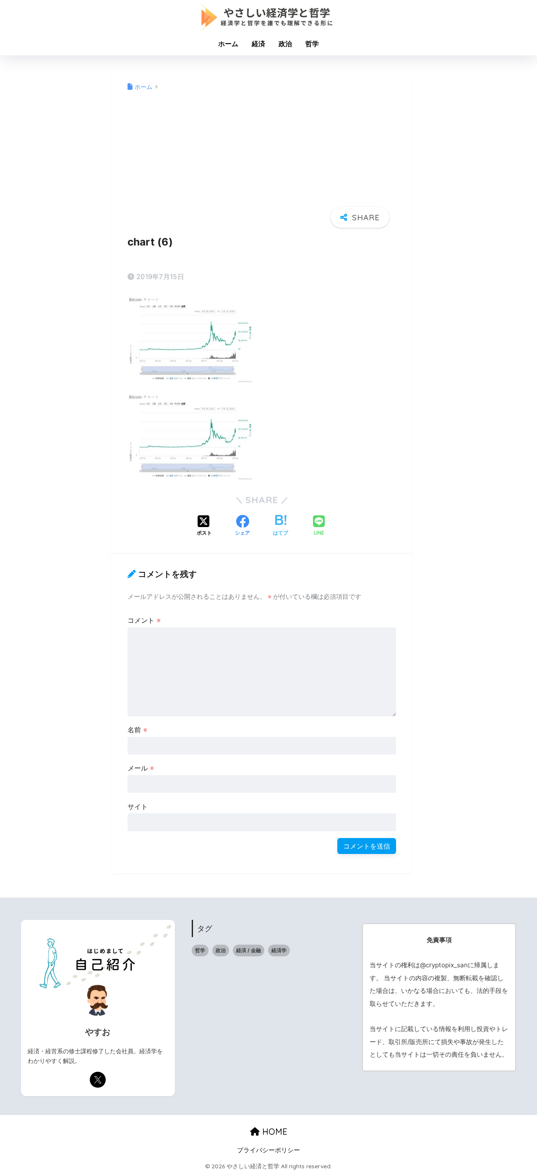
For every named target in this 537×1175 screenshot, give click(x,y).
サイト (138, 806)
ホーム (228, 43)
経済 (258, 43)
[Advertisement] (262, 158)
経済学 (279, 950)
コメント (144, 620)
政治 (285, 43)
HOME (273, 1131)
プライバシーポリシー (268, 1150)
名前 (137, 730)
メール (141, 768)
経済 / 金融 (248, 950)
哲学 (312, 43)
